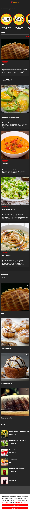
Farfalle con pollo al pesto (8, 209)
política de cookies (21, 502)
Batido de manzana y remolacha (17, 468)
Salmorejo (5, 163)
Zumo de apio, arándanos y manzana (18, 477)
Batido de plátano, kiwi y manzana (17, 440)
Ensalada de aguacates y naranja (10, 117)
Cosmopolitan (12, 449)
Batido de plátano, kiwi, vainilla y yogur (19, 431)
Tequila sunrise (13, 459)
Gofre (3, 64)
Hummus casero (6, 255)
